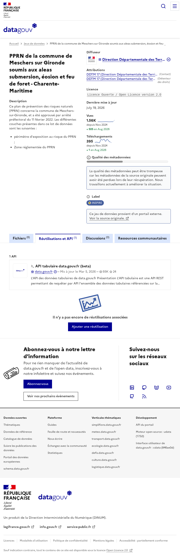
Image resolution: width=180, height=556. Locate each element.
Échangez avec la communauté (67, 446)
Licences (9, 541)
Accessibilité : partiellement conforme (143, 541)
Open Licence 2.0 (117, 550)
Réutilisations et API (58, 238)
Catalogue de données (18, 439)
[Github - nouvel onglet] (132, 396)
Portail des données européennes (16, 459)
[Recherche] (163, 6)
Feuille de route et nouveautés (67, 432)
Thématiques (12, 425)
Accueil (14, 44)
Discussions (97, 238)
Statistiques (55, 453)
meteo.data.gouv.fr (104, 432)
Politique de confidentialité (70, 541)
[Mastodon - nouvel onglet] (144, 387)
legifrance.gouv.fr (17, 527)
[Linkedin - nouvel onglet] (132, 387)
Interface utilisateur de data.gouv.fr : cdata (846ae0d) (155, 445)
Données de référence (18, 432)
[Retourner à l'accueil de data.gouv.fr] (20, 28)
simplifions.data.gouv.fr (106, 425)
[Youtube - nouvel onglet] (168, 387)
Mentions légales (103, 541)
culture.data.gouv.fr (104, 460)
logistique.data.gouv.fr (106, 467)
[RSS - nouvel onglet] (144, 396)
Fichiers (21, 238)
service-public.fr (79, 527)
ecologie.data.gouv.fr (105, 446)
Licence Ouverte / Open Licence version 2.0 (124, 94)
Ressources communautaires (142, 238)
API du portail (144, 425)
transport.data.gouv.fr (106, 439)
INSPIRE (97, 203)
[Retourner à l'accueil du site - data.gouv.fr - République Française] (55, 497)
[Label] (88, 196)
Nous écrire (55, 439)
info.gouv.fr (48, 527)
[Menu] (174, 6)
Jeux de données (34, 44)
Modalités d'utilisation (34, 541)
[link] (90, 326)
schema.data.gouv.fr (16, 469)
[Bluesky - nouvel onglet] (156, 387)
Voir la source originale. (107, 218)
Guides (52, 425)
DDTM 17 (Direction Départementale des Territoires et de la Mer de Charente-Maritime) (122, 74)
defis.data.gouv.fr (103, 453)
